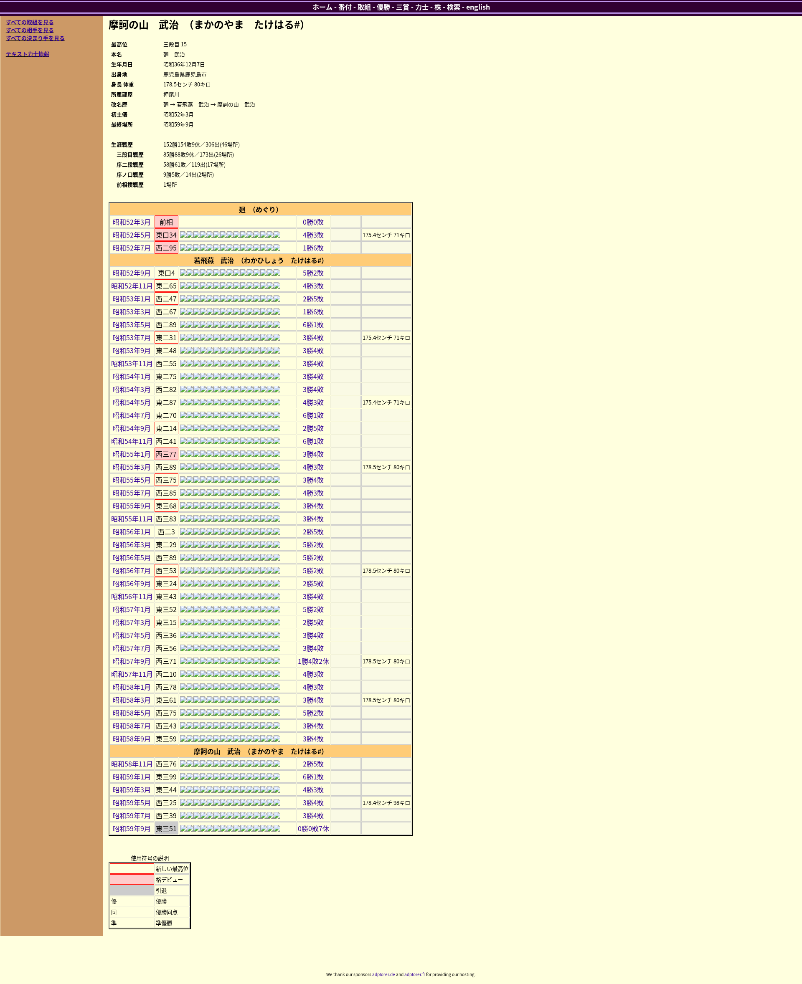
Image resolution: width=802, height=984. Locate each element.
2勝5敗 (313, 298)
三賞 (402, 7)
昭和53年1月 (132, 298)
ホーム (322, 7)
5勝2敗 (313, 273)
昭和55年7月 (132, 493)
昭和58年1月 (132, 687)
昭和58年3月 (132, 700)
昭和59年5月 (132, 802)
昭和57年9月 (132, 661)
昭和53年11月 (132, 363)
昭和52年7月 (132, 248)
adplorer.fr (414, 974)
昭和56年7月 (132, 570)
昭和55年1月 (132, 454)
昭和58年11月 (132, 764)
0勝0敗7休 (313, 828)
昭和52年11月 (132, 286)
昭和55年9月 (132, 506)
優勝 (383, 7)
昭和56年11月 (132, 596)
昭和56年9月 (132, 583)
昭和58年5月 (132, 713)
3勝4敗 (313, 337)
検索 (453, 7)
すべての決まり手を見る (35, 38)
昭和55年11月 (132, 519)
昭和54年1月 (132, 376)
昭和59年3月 (132, 789)
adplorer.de (383, 974)
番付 (345, 7)
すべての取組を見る (30, 22)
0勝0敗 (313, 222)
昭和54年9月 (132, 428)
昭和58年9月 (132, 739)
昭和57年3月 (132, 622)
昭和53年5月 (132, 324)
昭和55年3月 (132, 467)
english (478, 7)
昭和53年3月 (132, 311)
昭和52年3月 (132, 222)
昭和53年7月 (132, 337)
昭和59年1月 (132, 777)
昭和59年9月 (132, 828)
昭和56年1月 (132, 531)
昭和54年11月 (132, 441)
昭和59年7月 (132, 815)
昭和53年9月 (132, 350)
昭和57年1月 (132, 609)
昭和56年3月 (132, 544)
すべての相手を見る (30, 30)
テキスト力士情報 (27, 54)
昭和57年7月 (132, 648)
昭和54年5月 (132, 402)
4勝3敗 (313, 235)
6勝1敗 (313, 324)
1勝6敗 (313, 248)
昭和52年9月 (132, 273)
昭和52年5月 (132, 235)
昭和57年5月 (132, 635)
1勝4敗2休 (313, 661)
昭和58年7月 (132, 726)
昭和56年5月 (132, 557)
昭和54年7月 (132, 415)
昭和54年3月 (132, 389)
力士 (422, 7)
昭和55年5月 (132, 480)
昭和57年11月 (132, 674)
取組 (364, 7)
